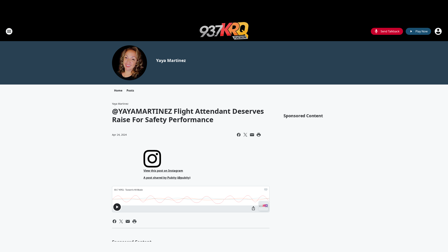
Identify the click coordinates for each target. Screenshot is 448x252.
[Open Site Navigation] (9, 31)
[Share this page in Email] (252, 134)
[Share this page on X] (245, 134)
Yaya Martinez (171, 60)
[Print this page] (258, 134)
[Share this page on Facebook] (238, 134)
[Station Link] (224, 31)
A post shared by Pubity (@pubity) (167, 178)
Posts (130, 90)
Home (118, 90)
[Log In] (438, 31)
